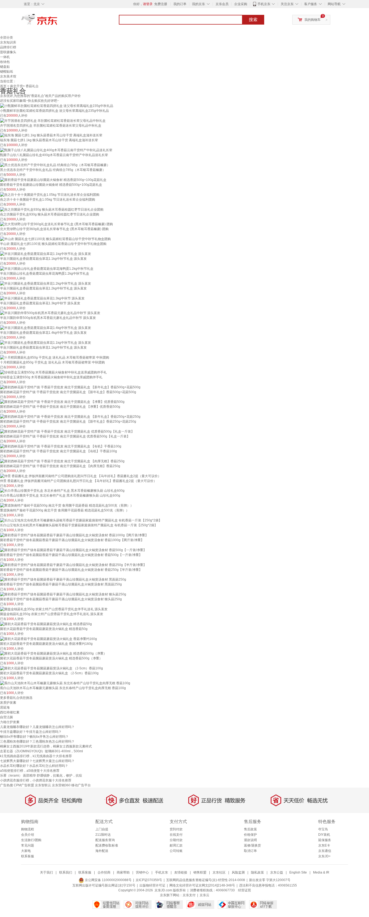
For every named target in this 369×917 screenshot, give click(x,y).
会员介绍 (27, 835)
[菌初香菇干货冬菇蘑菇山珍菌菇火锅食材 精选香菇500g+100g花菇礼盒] (53, 179)
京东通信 (324, 851)
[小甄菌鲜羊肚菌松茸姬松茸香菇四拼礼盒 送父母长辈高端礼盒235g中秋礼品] (56, 105)
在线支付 (176, 835)
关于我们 (46, 872)
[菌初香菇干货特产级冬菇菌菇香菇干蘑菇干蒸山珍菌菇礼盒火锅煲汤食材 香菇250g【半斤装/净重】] (73, 565)
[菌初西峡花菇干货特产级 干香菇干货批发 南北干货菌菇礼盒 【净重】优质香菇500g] (62, 402)
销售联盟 (199, 872)
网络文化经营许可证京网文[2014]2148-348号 (202, 885)
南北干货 (16, 86)
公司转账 (176, 851)
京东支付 (189, 895)
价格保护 (250, 835)
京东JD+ (324, 856)
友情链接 (180, 872)
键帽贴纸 (6, 71)
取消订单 (250, 851)
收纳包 (5, 62)
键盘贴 (5, 67)
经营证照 (244, 890)
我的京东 (198, 4)
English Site (298, 872)
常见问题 (27, 845)
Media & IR (321, 872)
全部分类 (6, 37)
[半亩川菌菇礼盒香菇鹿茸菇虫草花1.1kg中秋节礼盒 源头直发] (45, 253)
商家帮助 (123, 872)
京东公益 (276, 872)
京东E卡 (324, 845)
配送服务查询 (105, 840)
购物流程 (27, 829)
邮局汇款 (176, 845)
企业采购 (240, 4)
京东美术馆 (8, 76)
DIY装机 (324, 835)
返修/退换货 (252, 845)
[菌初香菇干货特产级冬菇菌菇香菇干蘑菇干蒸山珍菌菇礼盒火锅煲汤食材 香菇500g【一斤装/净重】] (73, 550)
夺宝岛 (323, 829)
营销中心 (142, 872)
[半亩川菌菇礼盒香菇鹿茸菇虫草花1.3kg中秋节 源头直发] (42, 298)
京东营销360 (61, 785)
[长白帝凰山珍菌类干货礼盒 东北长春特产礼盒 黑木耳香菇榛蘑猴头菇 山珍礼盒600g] (62, 491)
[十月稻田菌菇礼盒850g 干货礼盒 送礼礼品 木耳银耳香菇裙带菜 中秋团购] (54, 357)
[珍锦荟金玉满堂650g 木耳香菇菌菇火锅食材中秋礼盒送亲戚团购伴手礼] (53, 372)
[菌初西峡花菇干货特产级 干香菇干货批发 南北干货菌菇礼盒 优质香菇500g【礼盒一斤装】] (67, 431)
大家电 (26, 851)
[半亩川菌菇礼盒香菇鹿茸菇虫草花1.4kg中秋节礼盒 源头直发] (45, 327)
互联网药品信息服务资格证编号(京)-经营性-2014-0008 (205, 880)
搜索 (253, 19)
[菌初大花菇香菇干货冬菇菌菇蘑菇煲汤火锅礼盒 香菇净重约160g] (48, 638)
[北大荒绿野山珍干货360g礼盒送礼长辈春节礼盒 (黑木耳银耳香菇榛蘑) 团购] (56, 224)
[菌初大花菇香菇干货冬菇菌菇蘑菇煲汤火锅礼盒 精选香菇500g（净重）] (53, 653)
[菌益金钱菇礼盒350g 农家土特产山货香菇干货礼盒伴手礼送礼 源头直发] (54, 609)
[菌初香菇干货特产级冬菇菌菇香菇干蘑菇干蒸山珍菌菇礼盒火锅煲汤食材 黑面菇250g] (63, 579)
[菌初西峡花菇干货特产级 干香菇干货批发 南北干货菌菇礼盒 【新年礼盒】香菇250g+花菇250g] (70, 416)
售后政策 (250, 829)
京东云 (204, 895)
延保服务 (324, 840)
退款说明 (250, 840)
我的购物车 (312, 20)
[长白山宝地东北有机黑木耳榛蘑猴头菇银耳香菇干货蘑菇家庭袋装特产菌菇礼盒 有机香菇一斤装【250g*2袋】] (81, 520)
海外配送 (101, 851)
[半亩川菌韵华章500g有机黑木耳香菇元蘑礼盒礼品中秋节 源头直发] (50, 313)
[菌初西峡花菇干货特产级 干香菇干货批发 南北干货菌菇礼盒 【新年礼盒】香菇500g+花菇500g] (70, 387)
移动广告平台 (81, 785)
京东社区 (219, 872)
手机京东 (263, 4)
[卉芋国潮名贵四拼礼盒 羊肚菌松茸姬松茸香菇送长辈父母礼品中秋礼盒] (53, 120)
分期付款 (176, 840)
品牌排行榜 (8, 47)
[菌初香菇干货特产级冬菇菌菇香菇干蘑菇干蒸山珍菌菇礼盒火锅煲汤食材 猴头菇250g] (63, 594)
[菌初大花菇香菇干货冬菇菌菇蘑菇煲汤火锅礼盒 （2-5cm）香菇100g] (51, 668)
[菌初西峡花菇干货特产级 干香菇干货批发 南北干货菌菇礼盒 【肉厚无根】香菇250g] (62, 461)
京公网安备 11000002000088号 (108, 880)
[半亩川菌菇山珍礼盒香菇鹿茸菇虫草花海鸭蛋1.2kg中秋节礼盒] (46, 268)
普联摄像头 (8, 52)
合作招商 (104, 872)
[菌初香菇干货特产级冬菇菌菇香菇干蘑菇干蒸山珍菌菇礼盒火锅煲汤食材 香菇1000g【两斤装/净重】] (74, 535)
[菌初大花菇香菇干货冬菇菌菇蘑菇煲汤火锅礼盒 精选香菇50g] (46, 624)
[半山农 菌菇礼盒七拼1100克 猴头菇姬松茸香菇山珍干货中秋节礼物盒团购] (55, 239)
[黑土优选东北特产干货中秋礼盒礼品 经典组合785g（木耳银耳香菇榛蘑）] (55, 165)
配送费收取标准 (106, 845)
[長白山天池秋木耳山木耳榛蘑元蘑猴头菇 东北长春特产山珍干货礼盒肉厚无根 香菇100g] (65, 683)
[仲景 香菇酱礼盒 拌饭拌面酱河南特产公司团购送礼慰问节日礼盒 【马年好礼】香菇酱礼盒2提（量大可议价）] (80, 476)
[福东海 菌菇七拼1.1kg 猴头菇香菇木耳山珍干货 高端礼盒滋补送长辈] (51, 135)
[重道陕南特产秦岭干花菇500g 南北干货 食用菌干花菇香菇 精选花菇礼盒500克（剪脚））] (66, 505)
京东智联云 (43, 785)
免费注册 (160, 4)
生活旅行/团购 (31, 840)
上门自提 (101, 829)
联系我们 (65, 872)
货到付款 (176, 829)
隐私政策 (257, 872)
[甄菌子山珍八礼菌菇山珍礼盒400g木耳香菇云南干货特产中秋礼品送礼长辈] (56, 150)
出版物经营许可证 (152, 885)
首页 (3, 86)
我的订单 (179, 4)
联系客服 (27, 856)
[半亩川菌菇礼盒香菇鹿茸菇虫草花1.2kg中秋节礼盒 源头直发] (45, 283)
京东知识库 (8, 42)
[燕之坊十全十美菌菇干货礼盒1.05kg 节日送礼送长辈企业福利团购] (49, 194)
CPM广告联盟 (24, 785)
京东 (57, 22)
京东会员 (222, 4)
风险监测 (238, 872)
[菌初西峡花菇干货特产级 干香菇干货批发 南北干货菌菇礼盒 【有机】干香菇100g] (60, 446)
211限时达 (103, 835)
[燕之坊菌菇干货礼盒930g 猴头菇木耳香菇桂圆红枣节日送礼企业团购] (51, 209)
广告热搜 (6, 785)
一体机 (5, 57)
